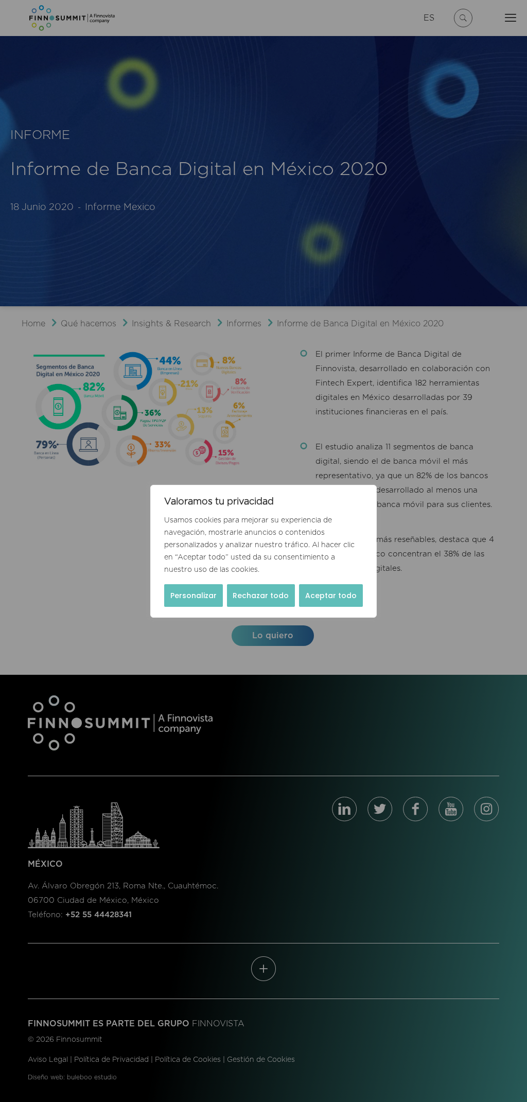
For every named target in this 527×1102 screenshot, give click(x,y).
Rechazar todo (261, 595)
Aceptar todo (331, 595)
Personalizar (193, 595)
